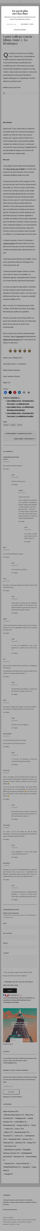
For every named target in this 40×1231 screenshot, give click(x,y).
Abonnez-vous (27, 24)
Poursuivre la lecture (20, 29)
